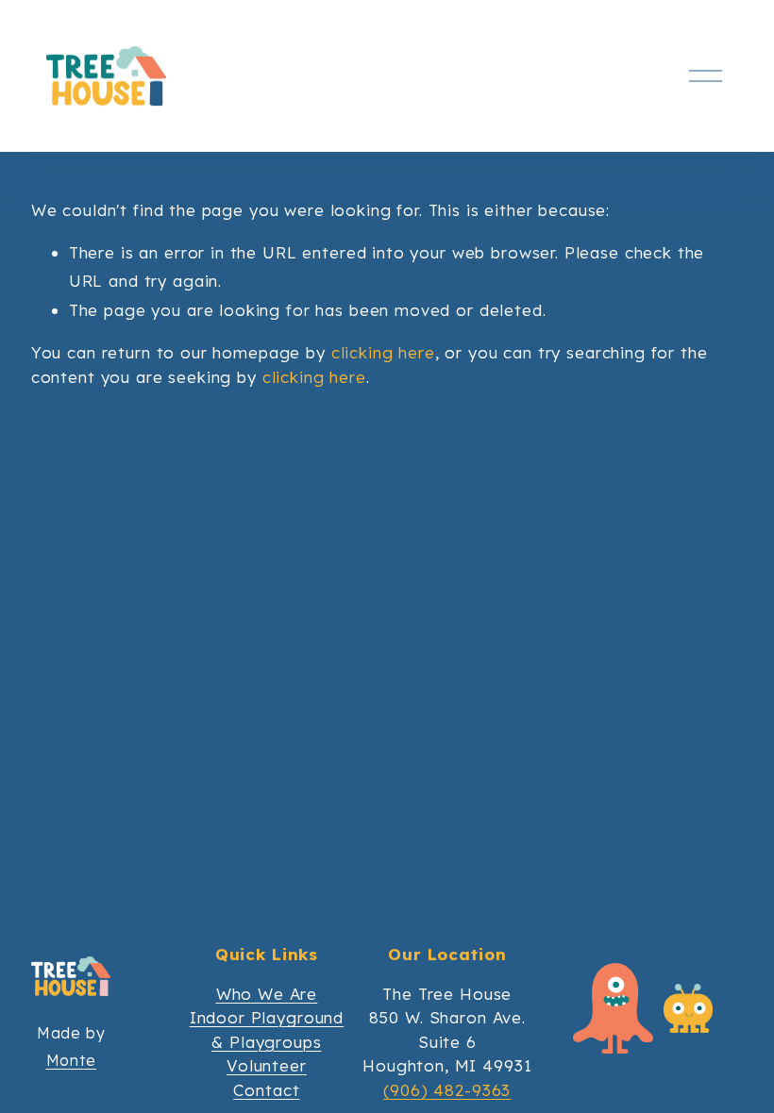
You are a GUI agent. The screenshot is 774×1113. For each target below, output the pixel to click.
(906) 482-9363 (447, 1090)
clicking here (383, 352)
